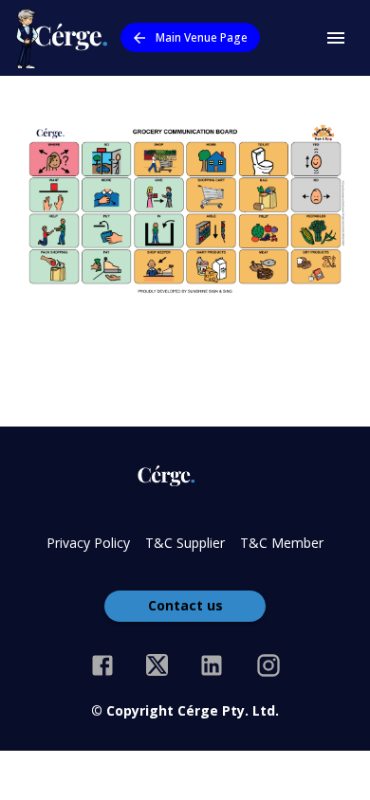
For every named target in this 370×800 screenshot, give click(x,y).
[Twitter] (157, 665)
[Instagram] (268, 665)
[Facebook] (102, 665)
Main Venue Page (202, 37)
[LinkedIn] (211, 665)
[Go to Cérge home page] (66, 38)
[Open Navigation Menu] (336, 38)
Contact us (185, 605)
